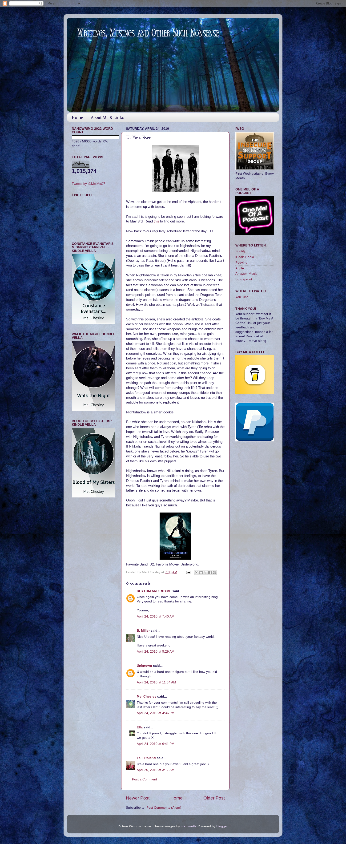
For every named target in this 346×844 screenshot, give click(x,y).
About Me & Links (107, 117)
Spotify (240, 251)
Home (77, 117)
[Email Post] (188, 572)
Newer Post (137, 798)
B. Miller (143, 630)
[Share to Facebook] (210, 572)
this (157, 221)
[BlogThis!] (201, 572)
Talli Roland (146, 758)
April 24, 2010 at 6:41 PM (155, 744)
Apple (239, 268)
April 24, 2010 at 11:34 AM (156, 682)
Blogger (222, 826)
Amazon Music (246, 273)
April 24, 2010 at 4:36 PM (155, 713)
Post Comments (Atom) (163, 807)
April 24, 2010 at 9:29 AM (155, 651)
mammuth (188, 826)
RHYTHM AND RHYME (154, 591)
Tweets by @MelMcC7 (88, 184)
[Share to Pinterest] (214, 572)
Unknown (144, 665)
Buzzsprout (243, 279)
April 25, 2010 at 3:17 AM (155, 770)
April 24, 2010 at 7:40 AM (155, 616)
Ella (140, 727)
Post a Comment (144, 779)
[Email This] (196, 572)
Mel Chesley (146, 696)
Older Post (214, 798)
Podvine (241, 262)
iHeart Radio (244, 257)
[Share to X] (205, 572)
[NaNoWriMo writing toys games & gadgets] (93, 137)
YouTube (242, 297)
